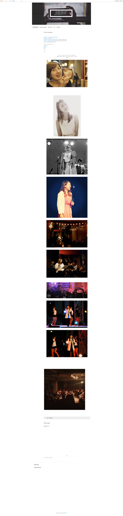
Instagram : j (46, 38)
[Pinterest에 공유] (51, 418)
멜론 (44, 48)
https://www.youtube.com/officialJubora (51, 39)
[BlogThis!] (48, 418)
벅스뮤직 (45, 46)
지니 (44, 49)
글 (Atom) (50, 457)
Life (54, 27)
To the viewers (35, 27)
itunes (45, 45)
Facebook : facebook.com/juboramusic (51, 37)
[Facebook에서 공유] (50, 418)
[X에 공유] (49, 418)
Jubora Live (50, 27)
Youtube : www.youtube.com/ (49, 40)
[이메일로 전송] (46, 418)
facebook (58, 27)
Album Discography (43, 27)
